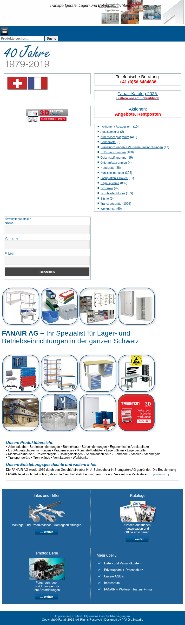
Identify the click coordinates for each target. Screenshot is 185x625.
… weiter (46, 532)
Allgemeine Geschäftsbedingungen (107, 616)
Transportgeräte (110, 203)
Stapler (136, 454)
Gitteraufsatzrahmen (113, 162)
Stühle (104, 198)
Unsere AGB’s (114, 576)
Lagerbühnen (115, 450)
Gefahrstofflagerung (113, 157)
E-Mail (9, 254)
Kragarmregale (64, 450)
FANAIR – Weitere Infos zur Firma (128, 589)
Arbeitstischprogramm (114, 137)
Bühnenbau (71, 447)
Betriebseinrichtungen (45, 447)
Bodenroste (108, 142)
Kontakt (77, 616)
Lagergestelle (136, 450)
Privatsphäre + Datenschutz (123, 570)
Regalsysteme (109, 183)
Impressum (112, 583)
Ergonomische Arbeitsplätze (129, 447)
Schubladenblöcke (112, 193)
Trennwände (41, 457)
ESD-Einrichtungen (113, 152)
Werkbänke (107, 209)
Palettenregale (47, 454)
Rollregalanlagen (71, 454)
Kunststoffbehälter (112, 173)
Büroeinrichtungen (94, 447)
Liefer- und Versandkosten (122, 563)
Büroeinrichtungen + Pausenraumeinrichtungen (131, 147)
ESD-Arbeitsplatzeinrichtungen (29, 450)
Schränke (106, 188)
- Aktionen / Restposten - (116, 126)
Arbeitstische (17, 447)
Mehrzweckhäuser (20, 454)
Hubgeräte (107, 167)
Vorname (11, 238)
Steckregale (152, 454)
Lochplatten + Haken (114, 178)
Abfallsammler (109, 131)
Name (9, 223)
